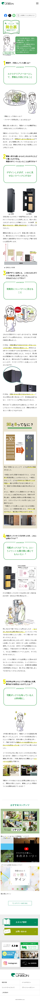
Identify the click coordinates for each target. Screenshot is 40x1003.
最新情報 (4, 982)
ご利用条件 (5, 992)
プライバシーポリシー (28, 987)
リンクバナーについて (8, 987)
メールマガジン (26, 982)
